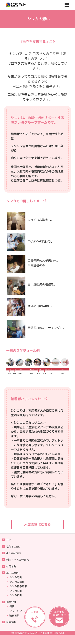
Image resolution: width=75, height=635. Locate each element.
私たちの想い (13, 546)
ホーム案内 (12, 573)
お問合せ (11, 566)
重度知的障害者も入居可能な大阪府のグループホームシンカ (21, 5)
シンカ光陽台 (16, 582)
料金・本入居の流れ (17, 559)
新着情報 (11, 622)
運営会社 (11, 602)
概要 (11, 606)
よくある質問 (13, 553)
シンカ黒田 (15, 591)
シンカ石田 (15, 595)
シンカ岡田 (15, 577)
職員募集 (14, 615)
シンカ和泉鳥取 (18, 586)
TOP (8, 540)
